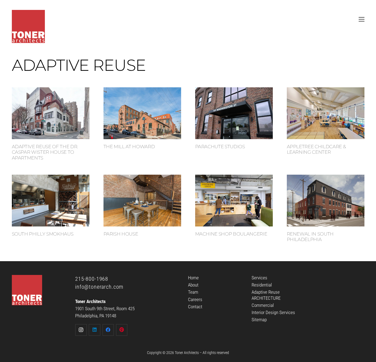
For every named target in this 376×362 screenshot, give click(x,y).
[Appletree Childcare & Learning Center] (325, 113)
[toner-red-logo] (28, 26)
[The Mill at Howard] (142, 113)
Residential (262, 285)
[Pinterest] (122, 330)
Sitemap (259, 319)
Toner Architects (187, 352)
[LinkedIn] (94, 330)
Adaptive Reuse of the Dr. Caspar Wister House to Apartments (45, 152)
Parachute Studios (220, 146)
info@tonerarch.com (99, 286)
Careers (195, 299)
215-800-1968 (91, 278)
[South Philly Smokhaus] (50, 200)
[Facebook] (108, 330)
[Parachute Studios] (234, 113)
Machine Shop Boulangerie (231, 234)
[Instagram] (81, 330)
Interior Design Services (273, 312)
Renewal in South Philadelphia (310, 236)
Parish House (120, 234)
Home (193, 277)
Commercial (263, 305)
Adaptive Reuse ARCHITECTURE (266, 295)
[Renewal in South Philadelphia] (325, 200)
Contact (195, 306)
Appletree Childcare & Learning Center (316, 149)
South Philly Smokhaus (42, 234)
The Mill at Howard (129, 146)
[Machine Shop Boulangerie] (234, 200)
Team (193, 292)
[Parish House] (142, 200)
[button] (361, 19)
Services (259, 277)
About (193, 285)
